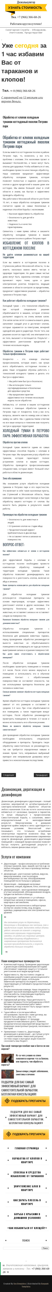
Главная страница (27, 1148)
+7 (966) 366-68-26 (29, 17)
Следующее (8, 775)
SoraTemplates (20, 1283)
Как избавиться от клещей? (27, 1228)
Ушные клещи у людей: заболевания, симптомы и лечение (32, 1072)
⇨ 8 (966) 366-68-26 (22, 90)
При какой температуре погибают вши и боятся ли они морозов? (25, 1047)
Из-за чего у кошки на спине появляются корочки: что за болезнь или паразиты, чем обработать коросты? (24, 1060)
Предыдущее (42, 775)
